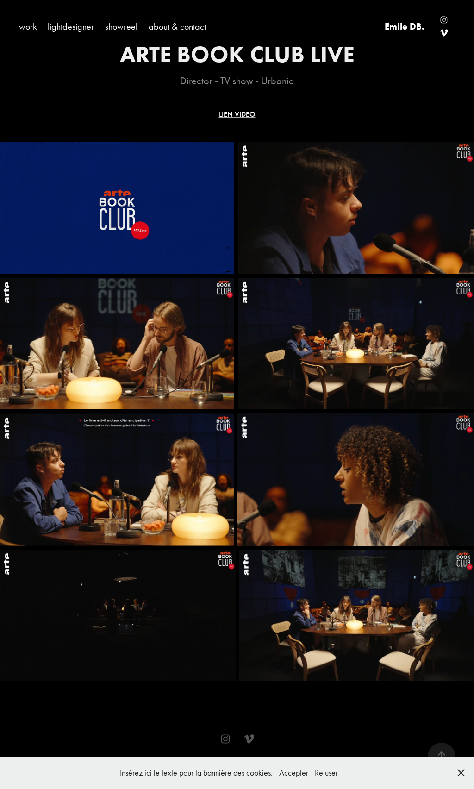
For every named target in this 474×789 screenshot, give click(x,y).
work (28, 26)
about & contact (177, 26)
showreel (121, 26)
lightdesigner (71, 26)
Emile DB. (404, 26)
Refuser (326, 773)
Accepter (293, 773)
